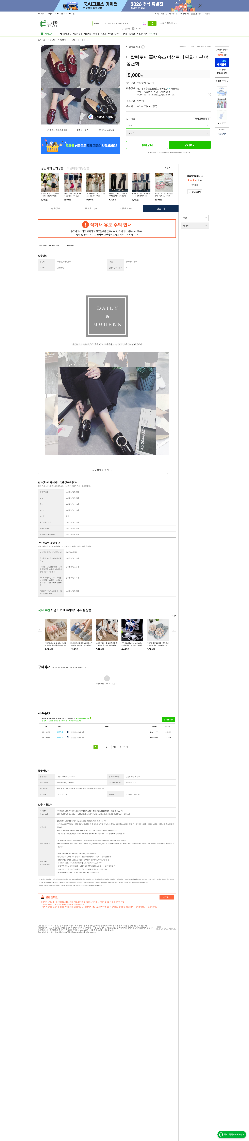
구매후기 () (91, 208)
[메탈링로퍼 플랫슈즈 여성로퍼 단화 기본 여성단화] (80, 84)
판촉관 (132, 34)
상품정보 (55, 208)
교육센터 (62, 14)
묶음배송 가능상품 (78, 168)
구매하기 (190, 145)
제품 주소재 (44, 492)
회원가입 (164, 14)
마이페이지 (173, 14)
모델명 (111, 262)
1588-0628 (222, 73)
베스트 (103, 34)
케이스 (138, 28)
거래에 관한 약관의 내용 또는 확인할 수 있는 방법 (51, 592)
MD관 (110, 34)
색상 (130, 125)
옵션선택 (130, 119)
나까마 (51, 14)
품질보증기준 (44, 528)
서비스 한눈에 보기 (169, 23)
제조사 (42, 268)
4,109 (207, 46)
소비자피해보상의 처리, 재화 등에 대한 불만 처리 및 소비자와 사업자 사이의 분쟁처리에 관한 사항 (51, 581)
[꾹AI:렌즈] (144, 23)
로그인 (156, 14)
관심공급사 (196, 192)
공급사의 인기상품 (52, 168)
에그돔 (72, 14)
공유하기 (85, 130)
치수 (41, 504)
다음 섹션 (228, 81)
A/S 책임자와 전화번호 (47, 534)
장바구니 (185, 14)
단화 (73, 40)
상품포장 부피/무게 (115, 268)
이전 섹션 (216, 81)
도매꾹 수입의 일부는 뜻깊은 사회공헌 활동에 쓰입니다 (168, 152)
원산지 (42, 262)
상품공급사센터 (196, 14)
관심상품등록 (108, 130)
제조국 (42, 516)
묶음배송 (88, 34)
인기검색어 (126, 29)
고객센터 (207, 14)
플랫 (83, 40)
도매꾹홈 (41, 40)
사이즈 (131, 133)
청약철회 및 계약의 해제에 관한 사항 (51, 559)
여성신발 (61, 40)
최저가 (96, 34)
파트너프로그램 (57, 130)
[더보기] (224, 81)
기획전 (125, 34)
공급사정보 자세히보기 (201, 176)
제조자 (42, 510)
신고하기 (166, 897)
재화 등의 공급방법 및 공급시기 (51, 552)
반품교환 (161, 208)
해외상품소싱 (65, 34)
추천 (153, 34)
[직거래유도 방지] (107, 228)
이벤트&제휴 (142, 34)
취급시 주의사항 (45, 522)
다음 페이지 (225, 123)
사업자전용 (77, 34)
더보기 (168, 168)
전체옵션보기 (201, 119)
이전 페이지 (223, 123)
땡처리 (117, 34)
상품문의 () (126, 208)
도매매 (42, 14)
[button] (174, 630)
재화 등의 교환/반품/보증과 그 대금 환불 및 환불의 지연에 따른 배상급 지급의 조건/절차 (51, 569)
